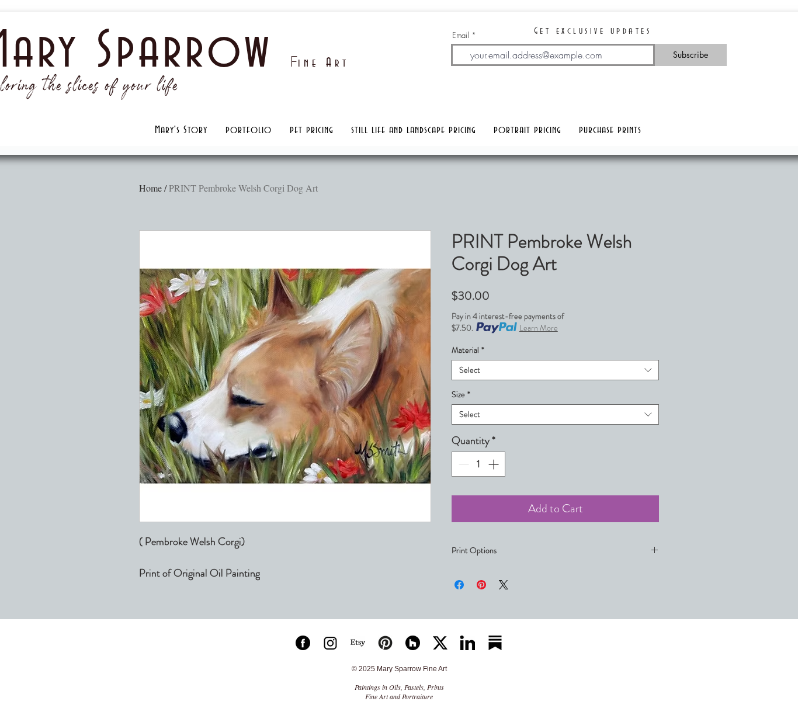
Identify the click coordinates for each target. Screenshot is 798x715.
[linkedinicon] (467, 643)
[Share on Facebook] (459, 585)
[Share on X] (504, 585)
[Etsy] (358, 643)
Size (461, 395)
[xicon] (440, 643)
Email (460, 35)
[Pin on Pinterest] (481, 585)
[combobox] (555, 370)
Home (150, 188)
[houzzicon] (412, 643)
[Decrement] (462, 464)
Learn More (538, 328)
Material (468, 350)
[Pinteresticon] (385, 643)
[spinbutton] (478, 464)
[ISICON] (330, 643)
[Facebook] (303, 643)
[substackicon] (495, 643)
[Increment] (494, 464)
